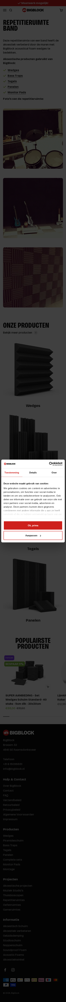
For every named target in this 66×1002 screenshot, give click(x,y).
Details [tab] (33, 472)
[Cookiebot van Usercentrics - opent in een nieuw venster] (49, 464)
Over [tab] (54, 472)
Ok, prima (33, 525)
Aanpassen (31, 535)
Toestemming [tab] (11, 472)
